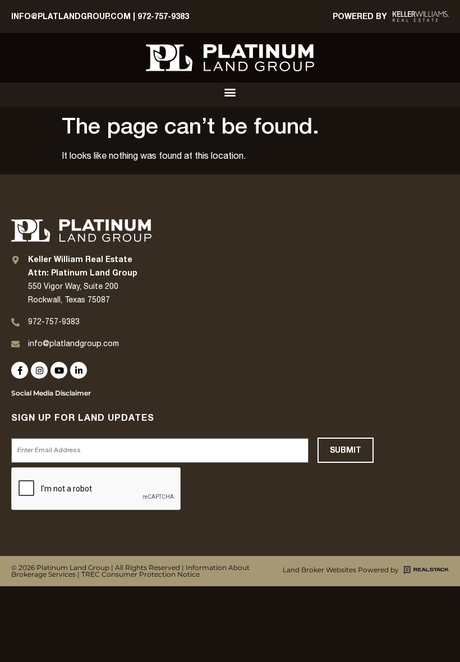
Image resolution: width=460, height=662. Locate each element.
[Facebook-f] (19, 370)
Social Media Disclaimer (51, 393)
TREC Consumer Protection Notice (140, 574)
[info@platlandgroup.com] (15, 344)
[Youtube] (58, 370)
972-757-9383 (163, 16)
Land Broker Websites (319, 570)
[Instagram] (39, 370)
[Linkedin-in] (78, 370)
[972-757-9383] (15, 322)
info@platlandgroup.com (73, 344)
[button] (230, 91)
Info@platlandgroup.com (71, 16)
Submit (345, 450)
